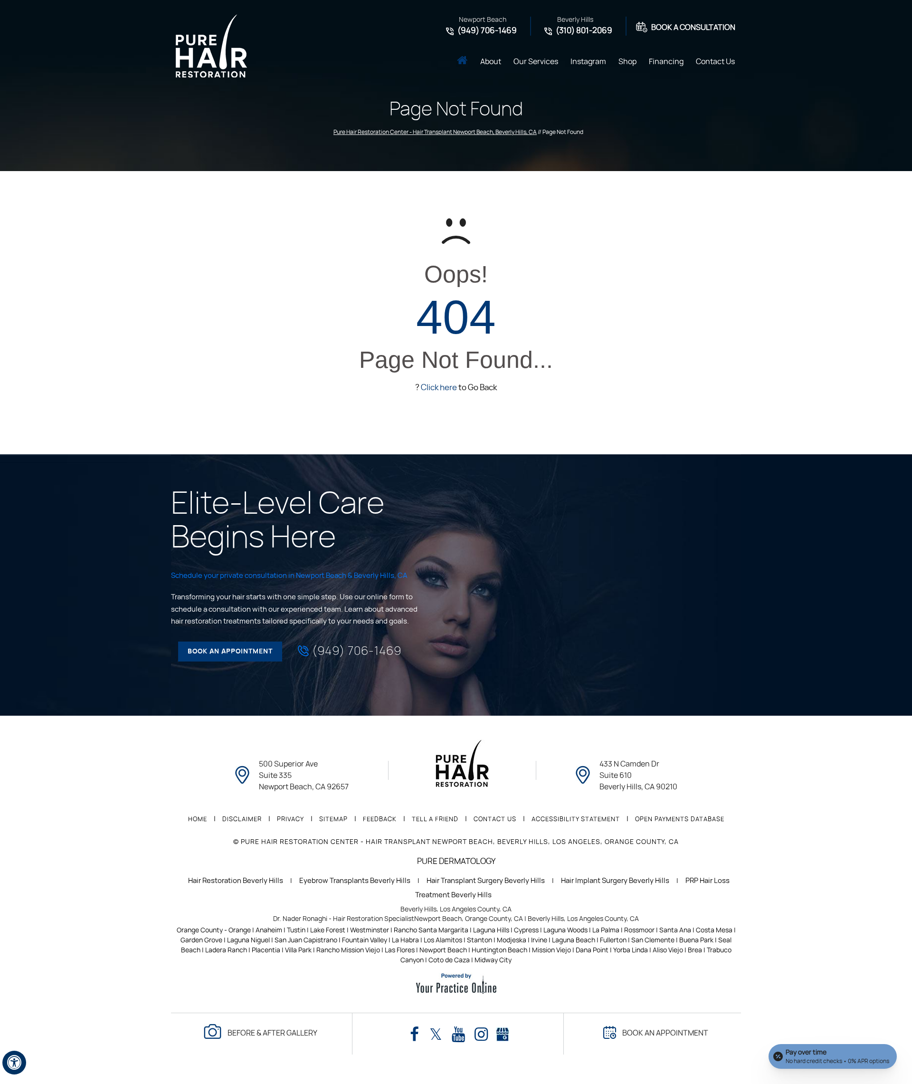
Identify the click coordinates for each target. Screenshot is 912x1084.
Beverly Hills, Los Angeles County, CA (456, 909)
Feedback (380, 819)
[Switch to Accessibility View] (14, 1062)
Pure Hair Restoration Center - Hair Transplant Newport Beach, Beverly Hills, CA (435, 132)
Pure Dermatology (456, 861)
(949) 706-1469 (487, 31)
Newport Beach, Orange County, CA (468, 919)
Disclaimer (242, 819)
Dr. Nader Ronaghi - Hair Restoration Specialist (343, 919)
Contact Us (715, 62)
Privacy (290, 819)
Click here (439, 388)
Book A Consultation (693, 27)
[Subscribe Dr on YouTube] (458, 1035)
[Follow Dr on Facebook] (414, 1035)
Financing (666, 62)
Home (462, 60)
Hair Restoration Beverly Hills (235, 880)
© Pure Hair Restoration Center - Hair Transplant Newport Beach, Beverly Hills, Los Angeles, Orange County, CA (456, 842)
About (490, 62)
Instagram (588, 62)
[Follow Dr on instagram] (481, 1035)
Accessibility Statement (576, 819)
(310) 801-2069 (584, 31)
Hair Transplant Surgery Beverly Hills (486, 880)
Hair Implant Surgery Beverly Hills (615, 880)
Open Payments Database (679, 819)
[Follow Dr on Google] (502, 1032)
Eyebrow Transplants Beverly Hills (354, 880)
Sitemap (333, 819)
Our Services (535, 62)
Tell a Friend (435, 819)
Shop (627, 62)
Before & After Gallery (272, 1033)
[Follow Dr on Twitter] (436, 1035)
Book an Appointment (230, 651)
